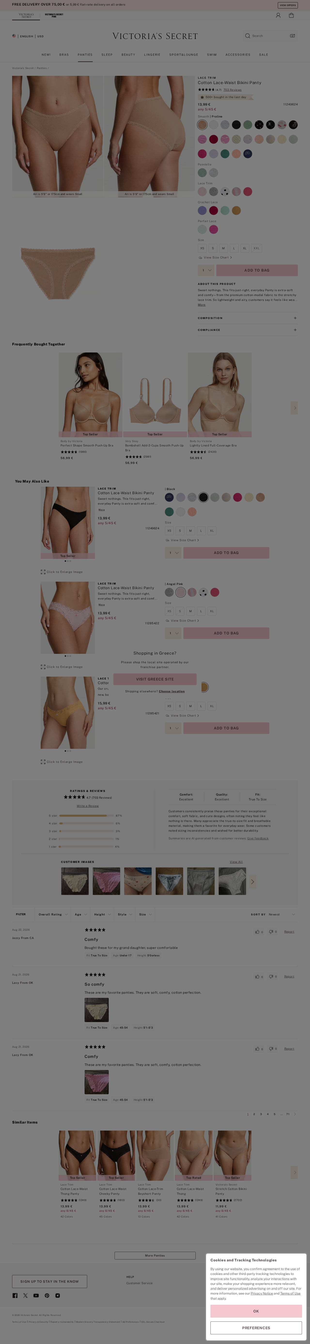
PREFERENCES (256, 1328)
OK (256, 1311)
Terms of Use (290, 1293)
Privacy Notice (262, 1293)
